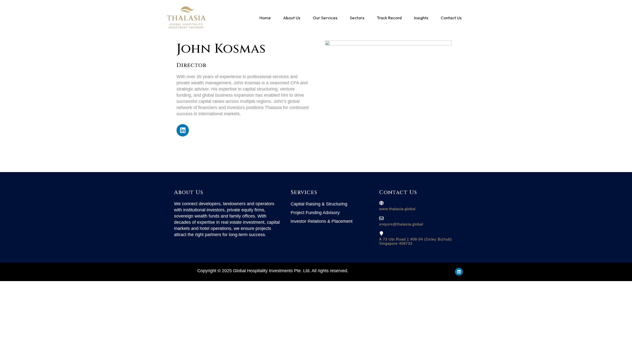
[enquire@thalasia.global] (381, 218)
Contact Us (451, 17)
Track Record (389, 17)
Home (265, 17)
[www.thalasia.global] (381, 203)
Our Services (325, 17)
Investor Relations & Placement (322, 221)
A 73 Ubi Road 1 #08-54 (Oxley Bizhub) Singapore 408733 (415, 241)
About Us (291, 17)
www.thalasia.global (397, 209)
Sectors (357, 17)
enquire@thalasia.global (401, 224)
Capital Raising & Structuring (319, 203)
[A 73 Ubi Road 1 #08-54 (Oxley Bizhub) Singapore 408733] (381, 233)
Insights (421, 17)
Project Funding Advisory (315, 212)
